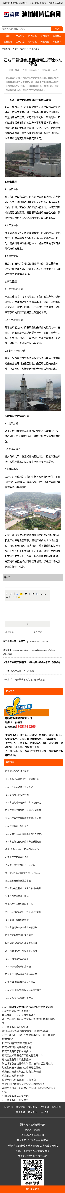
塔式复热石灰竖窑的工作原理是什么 (21, 1067)
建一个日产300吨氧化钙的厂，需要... (22, 873)
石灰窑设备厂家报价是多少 (16, 1051)
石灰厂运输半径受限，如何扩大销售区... (24, 810)
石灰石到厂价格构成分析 (17, 920)
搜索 (57, 28)
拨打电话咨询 (32, 1189)
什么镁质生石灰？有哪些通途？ (19, 1015)
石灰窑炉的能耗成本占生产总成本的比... (24, 888)
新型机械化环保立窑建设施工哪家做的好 (24, 1084)
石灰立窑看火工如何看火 (17, 826)
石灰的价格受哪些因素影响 (18, 966)
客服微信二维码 (55, 3)
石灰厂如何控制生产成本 (17, 959)
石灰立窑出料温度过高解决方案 (20, 982)
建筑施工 (57, 36)
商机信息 (32, 36)
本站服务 (20, 1107)
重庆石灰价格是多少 (13, 1075)
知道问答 (45, 42)
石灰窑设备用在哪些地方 (15, 1100)
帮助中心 (32, 1107)
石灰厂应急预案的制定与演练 (19, 935)
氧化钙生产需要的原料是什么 (19, 904)
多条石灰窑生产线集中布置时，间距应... (24, 818)
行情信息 (32, 42)
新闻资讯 (45, 36)
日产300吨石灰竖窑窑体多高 (17, 1043)
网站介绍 (8, 1107)
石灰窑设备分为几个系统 (22, 671)
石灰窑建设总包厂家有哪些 (16, 1011)
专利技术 (57, 42)
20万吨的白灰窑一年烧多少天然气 (21, 951)
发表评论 (37, 632)
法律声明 (44, 1107)
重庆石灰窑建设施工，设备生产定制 (21, 1071)
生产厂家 (20, 42)
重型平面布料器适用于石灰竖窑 (19, 1080)
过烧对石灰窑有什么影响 (17, 896)
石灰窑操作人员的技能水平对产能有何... (24, 834)
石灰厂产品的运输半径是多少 (19, 787)
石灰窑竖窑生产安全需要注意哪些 (21, 927)
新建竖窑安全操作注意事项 (18, 881)
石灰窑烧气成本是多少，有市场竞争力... (24, 802)
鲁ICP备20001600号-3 (38, 1140)
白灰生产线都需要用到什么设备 (20, 865)
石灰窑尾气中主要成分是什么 (19, 998)
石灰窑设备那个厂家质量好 (16, 1059)
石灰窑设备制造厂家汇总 (15, 1027)
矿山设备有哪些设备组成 (15, 1096)
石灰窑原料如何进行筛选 (17, 795)
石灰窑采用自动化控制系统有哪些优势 (23, 990)
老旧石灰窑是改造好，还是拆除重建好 (23, 912)
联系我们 (20, 1112)
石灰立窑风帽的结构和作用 (16, 1047)
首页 (8, 36)
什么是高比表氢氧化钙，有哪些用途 (28, 679)
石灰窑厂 (36, 49)
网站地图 (56, 1107)
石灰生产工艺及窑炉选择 (17, 857)
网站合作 (32, 1112)
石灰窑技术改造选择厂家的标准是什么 (22, 1055)
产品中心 (20, 36)
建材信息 (8, 42)
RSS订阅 (45, 1112)
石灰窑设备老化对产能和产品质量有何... (24, 841)
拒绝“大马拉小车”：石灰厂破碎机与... (23, 849)
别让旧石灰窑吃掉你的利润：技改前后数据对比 (27, 1063)
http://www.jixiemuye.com (36, 641)
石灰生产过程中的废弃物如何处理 (21, 974)
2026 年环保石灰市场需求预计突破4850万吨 (25, 1031)
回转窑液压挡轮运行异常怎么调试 (21, 943)
